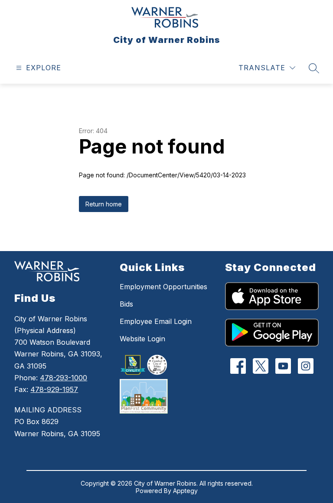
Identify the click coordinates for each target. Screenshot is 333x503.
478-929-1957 (54, 389)
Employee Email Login (156, 321)
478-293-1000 (63, 377)
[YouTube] (283, 365)
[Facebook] (238, 365)
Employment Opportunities (163, 286)
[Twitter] (260, 365)
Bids (126, 304)
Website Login (142, 338)
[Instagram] (305, 365)
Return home (103, 204)
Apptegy (185, 490)
